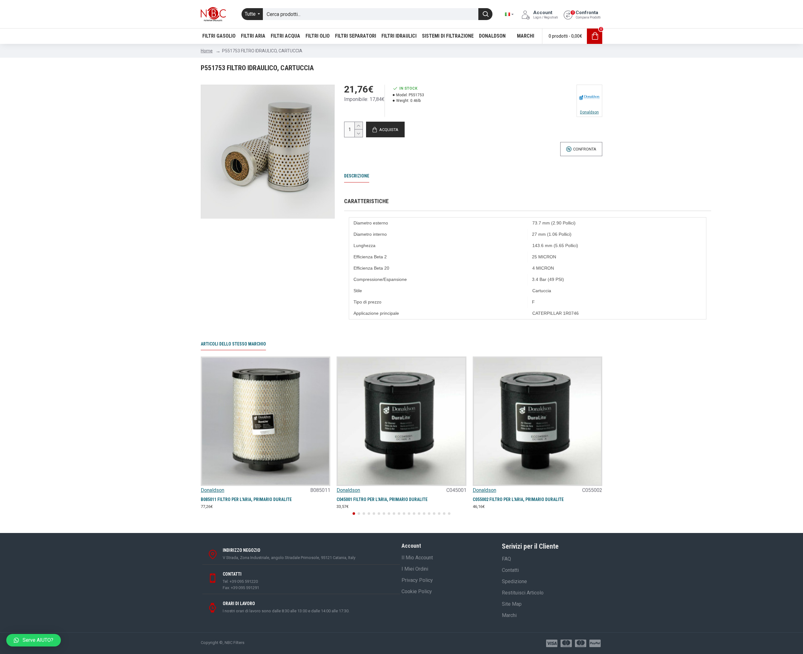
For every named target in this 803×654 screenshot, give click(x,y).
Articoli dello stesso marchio (233, 343)
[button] (354, 513)
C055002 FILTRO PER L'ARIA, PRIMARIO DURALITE (518, 499)
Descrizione (356, 175)
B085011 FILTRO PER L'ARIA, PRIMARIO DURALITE (246, 499)
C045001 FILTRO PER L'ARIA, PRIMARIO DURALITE (382, 499)
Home (207, 50)
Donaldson (212, 490)
